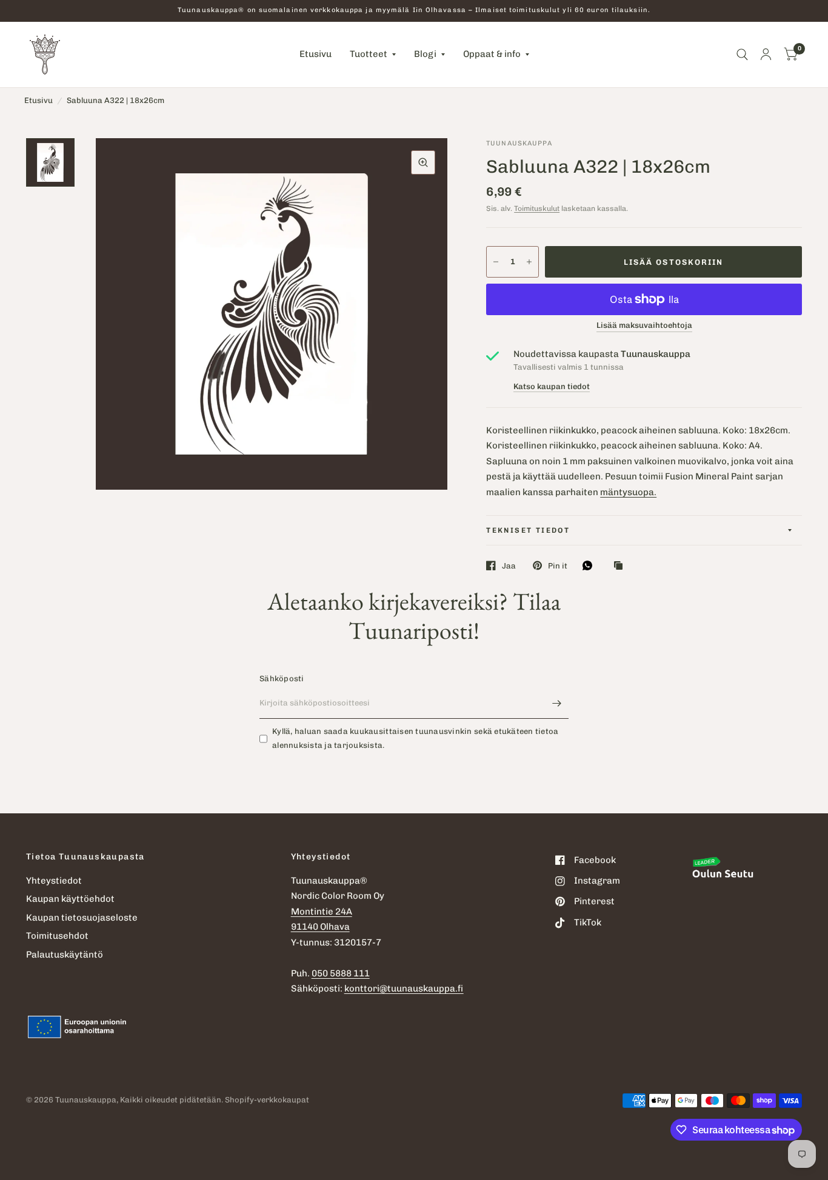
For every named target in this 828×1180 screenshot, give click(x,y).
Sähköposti (281, 678)
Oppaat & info (492, 53)
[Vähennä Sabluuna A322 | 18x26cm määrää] (496, 262)
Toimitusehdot (57, 935)
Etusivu (315, 53)
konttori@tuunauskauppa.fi (404, 988)
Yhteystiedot (54, 880)
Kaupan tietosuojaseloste (82, 917)
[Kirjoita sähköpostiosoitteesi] (556, 703)
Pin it (557, 565)
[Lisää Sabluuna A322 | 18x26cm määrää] (529, 262)
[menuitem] (315, 54)
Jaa (509, 565)
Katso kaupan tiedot (551, 386)
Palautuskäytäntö (64, 954)
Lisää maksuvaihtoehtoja (644, 325)
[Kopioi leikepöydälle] (621, 566)
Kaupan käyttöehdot (70, 898)
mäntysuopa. (628, 492)
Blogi (425, 53)
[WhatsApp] (590, 565)
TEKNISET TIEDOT (528, 530)
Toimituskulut (536, 208)
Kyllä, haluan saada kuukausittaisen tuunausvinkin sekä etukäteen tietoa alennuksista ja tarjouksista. (415, 738)
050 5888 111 (341, 973)
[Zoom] (423, 162)
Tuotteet (368, 53)
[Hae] (742, 54)
